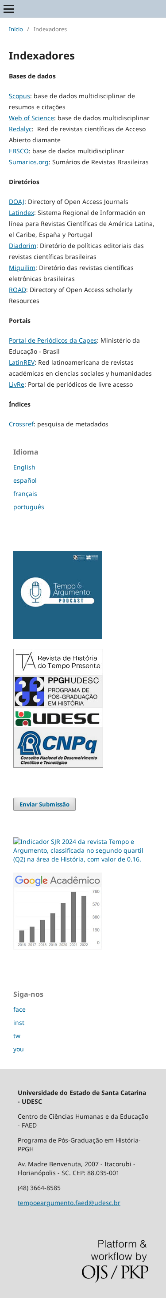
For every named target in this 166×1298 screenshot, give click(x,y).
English (24, 467)
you (18, 1049)
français (25, 493)
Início (16, 29)
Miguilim (22, 267)
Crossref (21, 424)
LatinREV (22, 362)
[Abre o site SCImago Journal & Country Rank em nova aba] (83, 859)
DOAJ (16, 201)
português (28, 507)
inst (18, 1022)
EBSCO (19, 151)
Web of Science (31, 118)
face (19, 1009)
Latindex (21, 212)
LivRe (16, 384)
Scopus (19, 96)
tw (16, 1036)
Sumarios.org (29, 162)
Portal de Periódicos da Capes (53, 340)
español (25, 480)
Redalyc (20, 129)
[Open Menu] (9, 9)
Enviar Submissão (44, 804)
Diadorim (22, 245)
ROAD (17, 289)
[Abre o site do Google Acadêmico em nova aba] (57, 947)
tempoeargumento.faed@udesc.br (69, 1202)
